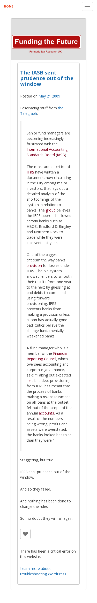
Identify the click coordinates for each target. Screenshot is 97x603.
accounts (46, 413)
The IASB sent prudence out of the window (46, 78)
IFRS (30, 172)
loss (30, 380)
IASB (61, 154)
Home (8, 6)
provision (34, 265)
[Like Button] (25, 534)
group (51, 210)
